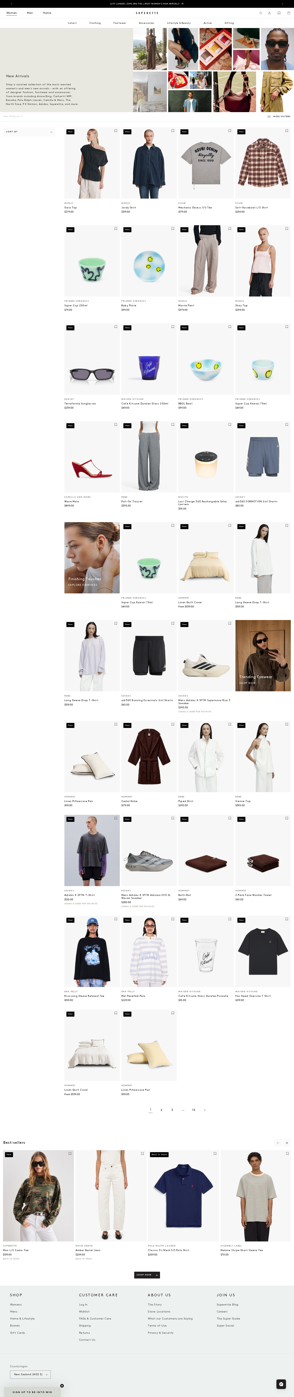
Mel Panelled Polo (133, 996)
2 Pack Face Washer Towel (253, 895)
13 (193, 1110)
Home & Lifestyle (22, 1318)
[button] (261, 13)
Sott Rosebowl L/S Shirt (251, 208)
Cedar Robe (129, 801)
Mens (13, 1311)
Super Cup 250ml (76, 306)
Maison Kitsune (132, 399)
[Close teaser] (62, 1386)
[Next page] (204, 1110)
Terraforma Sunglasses (80, 404)
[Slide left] (278, 1143)
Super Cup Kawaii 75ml (251, 404)
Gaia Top (70, 208)
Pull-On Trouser (132, 502)
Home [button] (47, 13)
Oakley (69, 399)
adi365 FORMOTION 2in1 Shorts (256, 502)
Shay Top (241, 306)
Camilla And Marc (77, 497)
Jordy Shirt (128, 208)
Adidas (240, 497)
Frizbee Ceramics (76, 301)
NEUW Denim (84, 1246)
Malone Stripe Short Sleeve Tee (242, 1250)
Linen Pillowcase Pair (78, 801)
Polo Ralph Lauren (162, 1246)
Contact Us (87, 1340)
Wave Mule (71, 502)
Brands (15, 1325)
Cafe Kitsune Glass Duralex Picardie (203, 996)
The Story (155, 1304)
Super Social (225, 1325)
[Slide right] (287, 1143)
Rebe (124, 497)
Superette (10, 1246)
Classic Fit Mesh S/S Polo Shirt (168, 1250)
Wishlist (84, 1311)
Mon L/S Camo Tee (16, 1250)
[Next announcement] (282, 4)
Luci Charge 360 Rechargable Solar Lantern (202, 503)
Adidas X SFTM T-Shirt (79, 895)
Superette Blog (227, 1304)
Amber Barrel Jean (88, 1250)
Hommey (183, 598)
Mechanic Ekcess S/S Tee (195, 208)
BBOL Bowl (185, 404)
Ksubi (182, 203)
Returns (84, 1333)
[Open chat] (281, 1384)
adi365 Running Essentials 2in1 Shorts (147, 700)
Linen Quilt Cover (190, 602)
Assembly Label (231, 1246)
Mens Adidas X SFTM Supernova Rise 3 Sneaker (204, 701)
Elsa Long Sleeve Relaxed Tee (84, 996)
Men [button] (30, 13)
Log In (83, 1304)
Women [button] (11, 13)
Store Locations (159, 1311)
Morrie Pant (186, 306)
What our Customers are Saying (170, 1318)
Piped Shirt (185, 801)
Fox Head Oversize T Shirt (253, 996)
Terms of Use (157, 1325)
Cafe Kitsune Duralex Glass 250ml (144, 404)
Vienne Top (243, 801)
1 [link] (150, 1109)
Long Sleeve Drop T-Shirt (252, 602)
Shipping (85, 1325)
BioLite (183, 497)
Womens (16, 1304)
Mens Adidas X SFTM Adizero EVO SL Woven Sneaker (146, 896)
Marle (68, 203)
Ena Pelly (71, 992)
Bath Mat (184, 895)
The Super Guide (228, 1318)
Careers (222, 1311)
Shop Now (144, 1275)
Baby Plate (128, 306)
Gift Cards (17, 1333)
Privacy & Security (161, 1333)
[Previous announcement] (11, 4)
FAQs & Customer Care (95, 1318)
